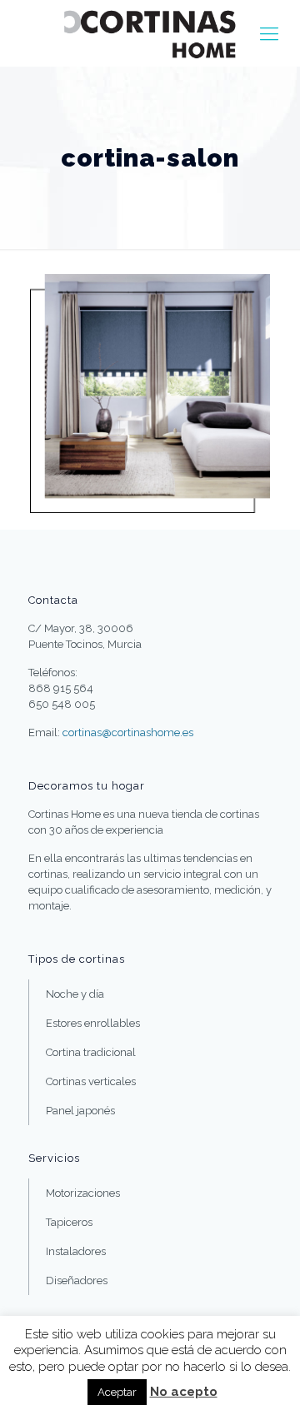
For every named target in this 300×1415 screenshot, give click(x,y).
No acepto (184, 1391)
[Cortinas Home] (150, 33)
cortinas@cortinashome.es (127, 732)
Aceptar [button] (117, 1392)
